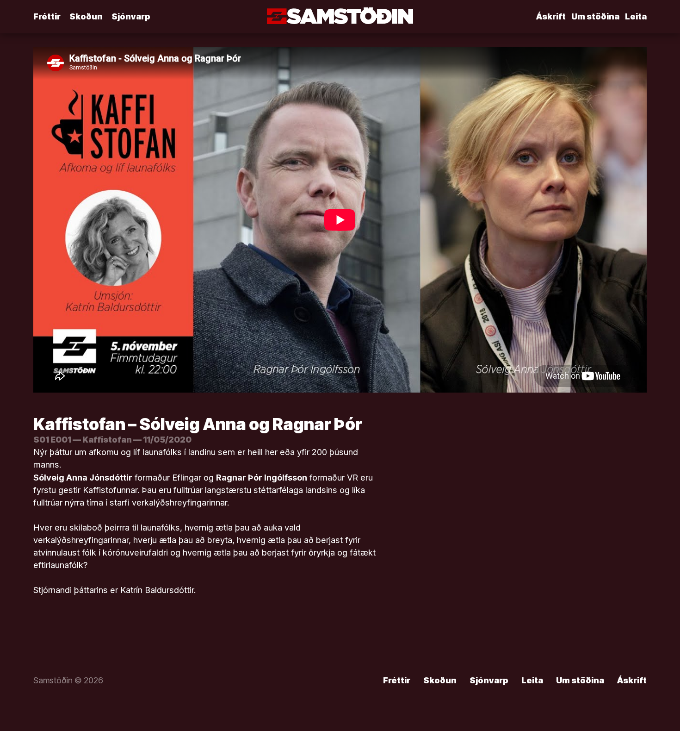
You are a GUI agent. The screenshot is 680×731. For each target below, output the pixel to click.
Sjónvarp (130, 16)
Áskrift (551, 16)
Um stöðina (595, 16)
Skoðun (86, 16)
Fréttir (47, 16)
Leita (636, 16)
